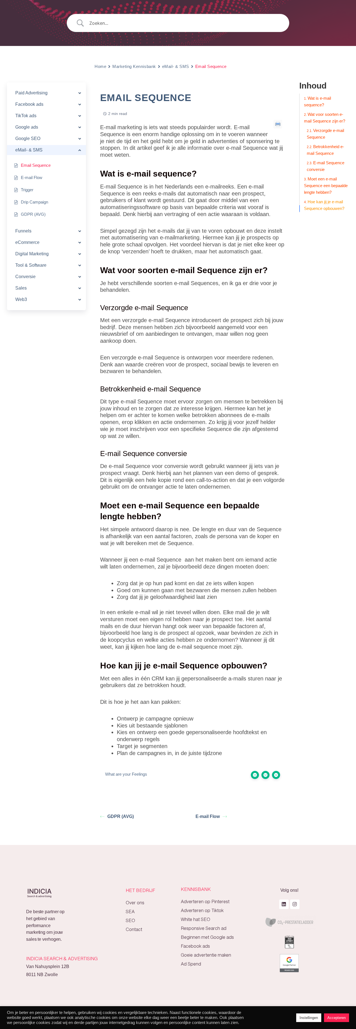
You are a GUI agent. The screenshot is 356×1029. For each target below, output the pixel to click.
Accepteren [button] (336, 1018)
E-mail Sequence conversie (325, 166)
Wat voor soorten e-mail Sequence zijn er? (324, 117)
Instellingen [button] (309, 1018)
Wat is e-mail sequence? (317, 101)
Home (100, 66)
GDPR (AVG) (120, 816)
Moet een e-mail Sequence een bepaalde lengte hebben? (326, 186)
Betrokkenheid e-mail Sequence (325, 150)
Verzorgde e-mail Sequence (325, 133)
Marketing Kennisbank (134, 66)
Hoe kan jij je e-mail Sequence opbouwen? (324, 205)
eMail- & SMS (175, 66)
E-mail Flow (208, 816)
